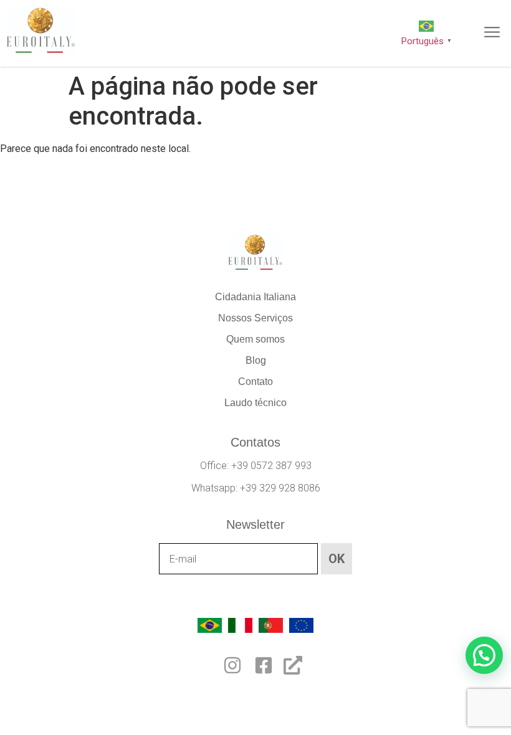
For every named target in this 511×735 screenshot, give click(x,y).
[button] (492, 33)
